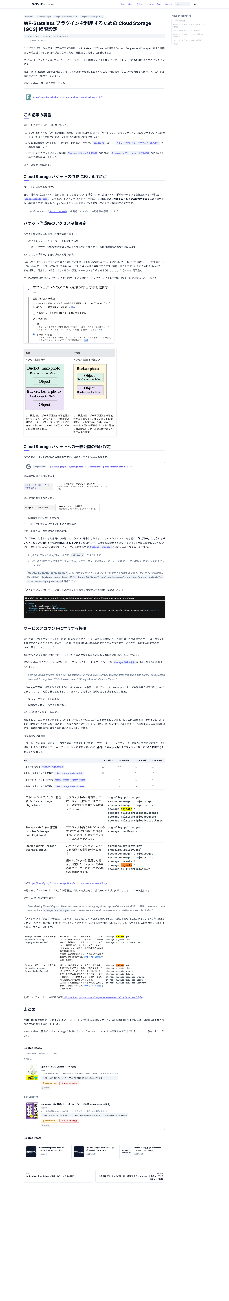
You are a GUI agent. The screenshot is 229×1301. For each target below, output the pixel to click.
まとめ (176, 44)
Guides (140, 4)
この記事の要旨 (179, 20)
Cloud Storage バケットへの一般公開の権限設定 (188, 35)
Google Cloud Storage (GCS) (92, 16)
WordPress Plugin (44, 16)
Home (123, 4)
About (131, 4)
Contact (168, 4)
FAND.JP (43, 4)
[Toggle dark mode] (195, 4)
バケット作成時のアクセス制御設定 (187, 30)
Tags (159, 4)
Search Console (58, 211)
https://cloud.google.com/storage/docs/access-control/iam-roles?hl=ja (68, 883)
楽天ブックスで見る (70, 1083)
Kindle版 (46, 1088)
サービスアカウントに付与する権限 (187, 40)
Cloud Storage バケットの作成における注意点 (188, 25)
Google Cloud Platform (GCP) (65, 16)
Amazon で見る (51, 1083)
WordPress (29, 16)
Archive (150, 4)
